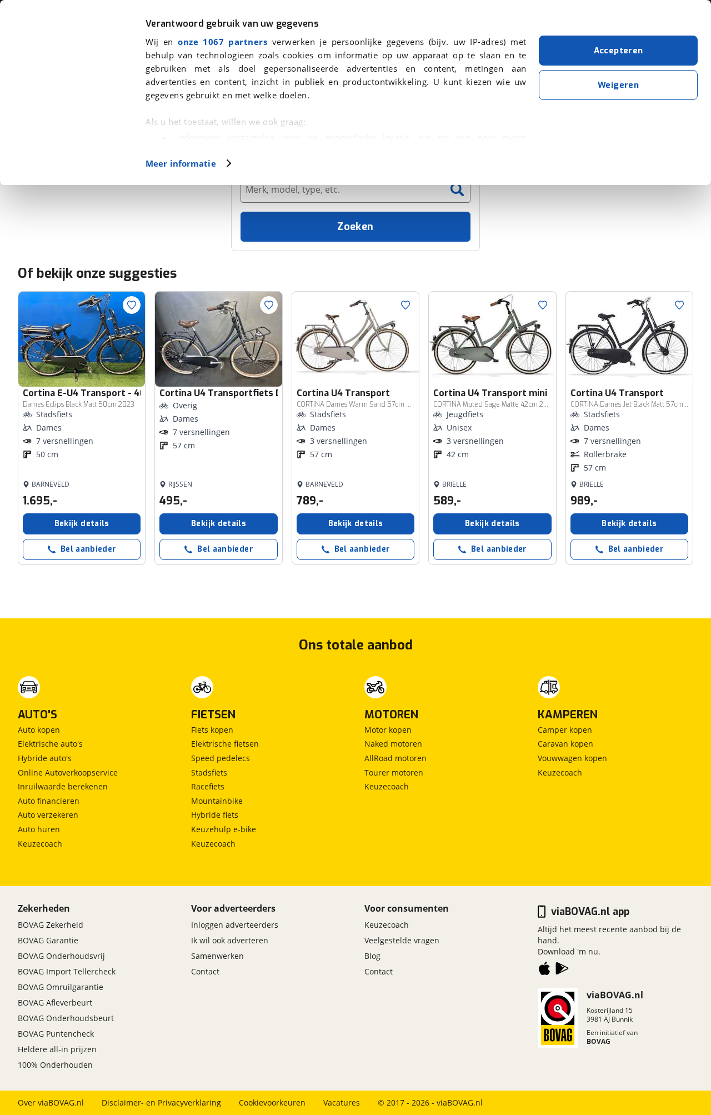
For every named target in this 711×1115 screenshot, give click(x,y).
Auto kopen (39, 729)
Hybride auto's (45, 758)
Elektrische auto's (50, 743)
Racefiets (207, 786)
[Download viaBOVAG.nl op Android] (562, 970)
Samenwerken (217, 956)
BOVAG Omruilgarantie (60, 987)
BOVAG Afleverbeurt (55, 1002)
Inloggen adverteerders (234, 924)
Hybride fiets (214, 814)
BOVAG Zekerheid (50, 924)
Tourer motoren (393, 772)
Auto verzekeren (48, 814)
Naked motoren (393, 743)
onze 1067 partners (222, 41)
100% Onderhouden (55, 1064)
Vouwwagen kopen (572, 758)
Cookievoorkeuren (272, 1102)
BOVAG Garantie (48, 940)
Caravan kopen (565, 743)
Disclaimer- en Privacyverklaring (161, 1102)
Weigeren (618, 85)
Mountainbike (217, 801)
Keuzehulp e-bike (223, 829)
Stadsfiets (209, 772)
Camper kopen (565, 729)
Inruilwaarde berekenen (63, 786)
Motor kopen (388, 729)
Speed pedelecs (220, 758)
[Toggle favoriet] (131, 305)
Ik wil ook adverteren (229, 940)
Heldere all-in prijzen (57, 1049)
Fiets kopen (212, 729)
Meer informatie (181, 163)
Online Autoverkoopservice (68, 772)
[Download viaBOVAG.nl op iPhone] (544, 970)
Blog (372, 956)
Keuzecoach (40, 843)
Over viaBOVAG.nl (51, 1102)
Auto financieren (48, 801)
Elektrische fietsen (225, 743)
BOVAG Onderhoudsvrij (61, 956)
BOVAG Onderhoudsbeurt (66, 1018)
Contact (205, 971)
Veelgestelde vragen (401, 940)
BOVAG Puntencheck (56, 1033)
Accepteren (618, 50)
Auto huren (39, 829)
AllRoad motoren (395, 758)
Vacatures (341, 1102)
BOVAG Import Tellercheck (67, 971)
